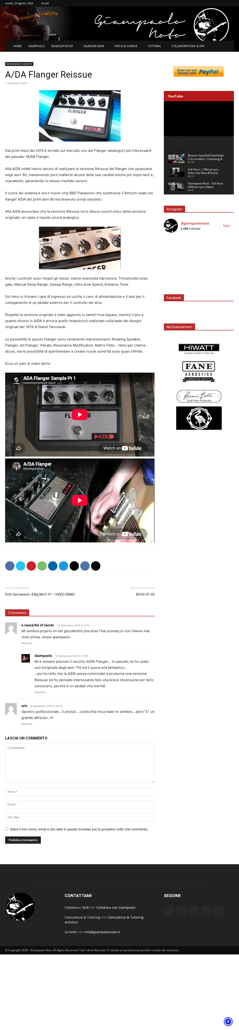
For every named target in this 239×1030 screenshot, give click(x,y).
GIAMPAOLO (36, 46)
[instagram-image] (175, 248)
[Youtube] (219, 911)
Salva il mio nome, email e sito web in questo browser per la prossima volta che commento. (79, 829)
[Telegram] (63, 566)
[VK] (85, 566)
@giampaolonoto (195, 223)
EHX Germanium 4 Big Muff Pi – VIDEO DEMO (40, 594)
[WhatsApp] (42, 566)
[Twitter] (20, 566)
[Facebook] (9, 566)
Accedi (45, 3)
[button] (228, 46)
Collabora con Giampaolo (115, 907)
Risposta (26, 643)
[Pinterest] (31, 566)
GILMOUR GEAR (94, 46)
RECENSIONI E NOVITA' (19, 64)
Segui (226, 225)
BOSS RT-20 (145, 594)
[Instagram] (181, 911)
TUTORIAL (154, 46)
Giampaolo (43, 655)
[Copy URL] (95, 566)
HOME (17, 46)
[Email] (74, 566)
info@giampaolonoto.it (102, 932)
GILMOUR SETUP (62, 46)
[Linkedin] (52, 566)
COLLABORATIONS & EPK (188, 46)
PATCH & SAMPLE (126, 46)
